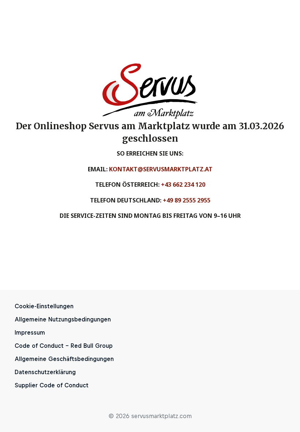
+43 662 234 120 (183, 184)
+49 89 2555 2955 (186, 200)
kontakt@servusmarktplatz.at (161, 169)
